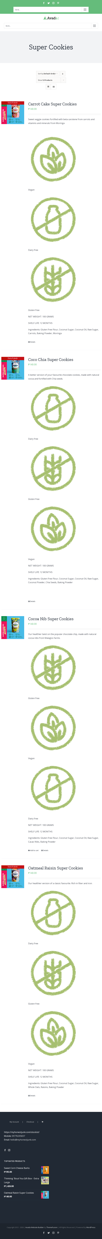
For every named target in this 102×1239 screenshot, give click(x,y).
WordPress (90, 1227)
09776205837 (18, 1136)
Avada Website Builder (34, 1227)
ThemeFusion (51, 1227)
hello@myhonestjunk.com (23, 1139)
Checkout (30, 1122)
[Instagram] (9, 1150)
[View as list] (53, 86)
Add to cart (34, 850)
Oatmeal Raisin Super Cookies (55, 867)
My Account (14, 1122)
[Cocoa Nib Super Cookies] (12, 627)
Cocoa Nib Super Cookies (51, 618)
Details (32, 342)
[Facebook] (5, 1150)
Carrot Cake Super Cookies (52, 103)
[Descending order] (62, 73)
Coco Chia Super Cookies (50, 359)
